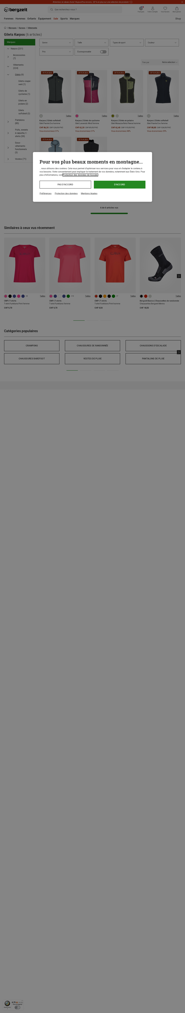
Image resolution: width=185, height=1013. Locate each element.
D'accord (119, 184)
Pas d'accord (65, 184)
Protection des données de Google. (80, 175)
